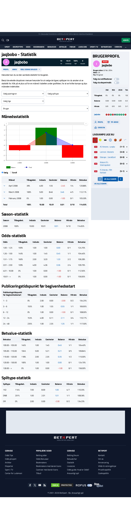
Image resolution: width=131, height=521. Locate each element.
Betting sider (41, 455)
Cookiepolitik (103, 473)
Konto (126, 40)
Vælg (6, 172)
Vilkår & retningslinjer (107, 466)
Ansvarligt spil (73, 473)
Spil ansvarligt (44, 34)
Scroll (14, 172)
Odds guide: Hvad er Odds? (78, 469)
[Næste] (120, 179)
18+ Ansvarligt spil (75, 492)
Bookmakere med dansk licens (48, 466)
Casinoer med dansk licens (47, 469)
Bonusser (51, 46)
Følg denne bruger (28, 69)
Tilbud (38, 473)
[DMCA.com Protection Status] (62, 485)
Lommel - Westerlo (107, 151)
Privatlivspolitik (104, 469)
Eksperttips (18, 46)
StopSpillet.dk (89, 34)
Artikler (63, 46)
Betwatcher (106, 46)
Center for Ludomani (13, 473)
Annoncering (103, 462)
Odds (28, 46)
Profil (6, 69)
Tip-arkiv (114, 122)
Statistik (118, 46)
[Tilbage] (100, 179)
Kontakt (101, 455)
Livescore (82, 46)
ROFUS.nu (61, 34)
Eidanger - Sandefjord (108, 157)
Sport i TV (94, 46)
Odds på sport (10, 458)
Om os (100, 458)
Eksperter (9, 466)
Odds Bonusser (42, 458)
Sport (7, 46)
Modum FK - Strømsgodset (105, 163)
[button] (4, 185)
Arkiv (14, 69)
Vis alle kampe (110, 179)
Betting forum (73, 455)
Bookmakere (38, 46)
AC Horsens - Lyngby (107, 146)
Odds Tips (9, 455)
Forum (72, 46)
